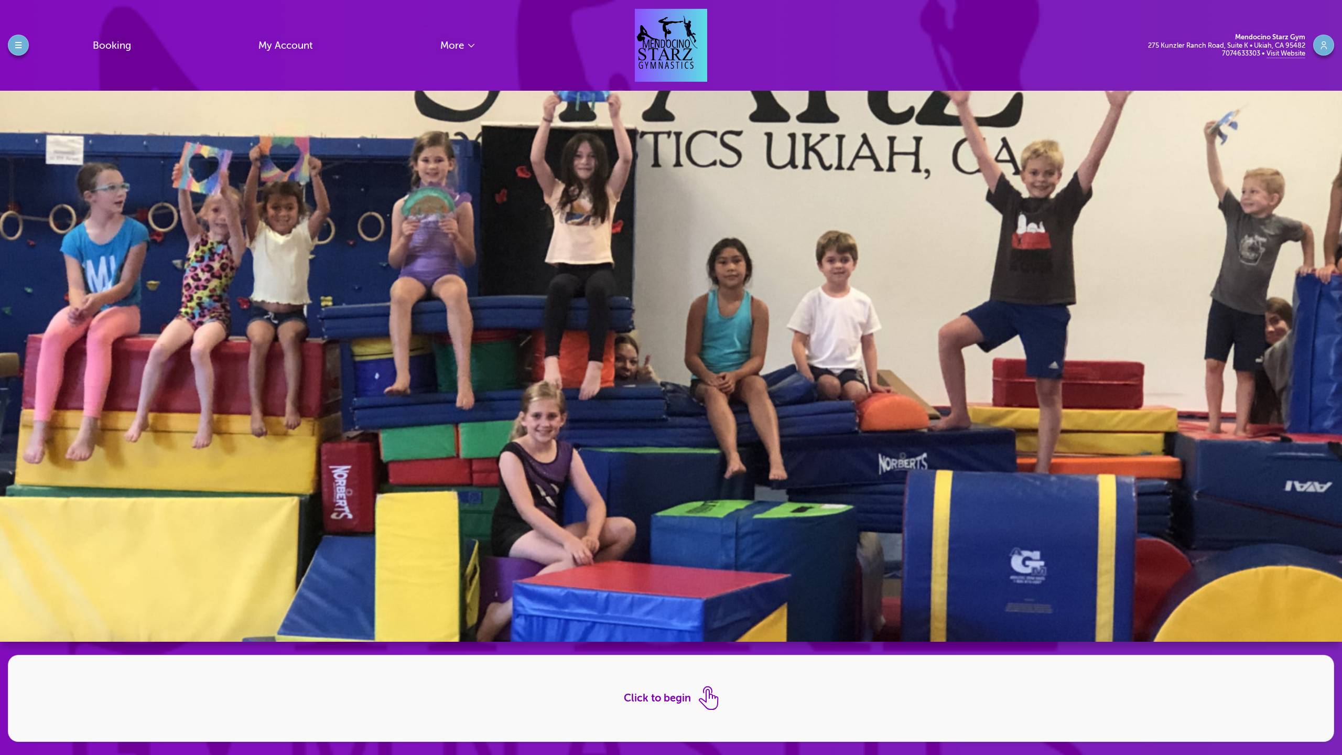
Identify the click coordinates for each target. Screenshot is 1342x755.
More (453, 45)
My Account (285, 45)
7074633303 (1242, 53)
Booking (112, 45)
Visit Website (1286, 53)
